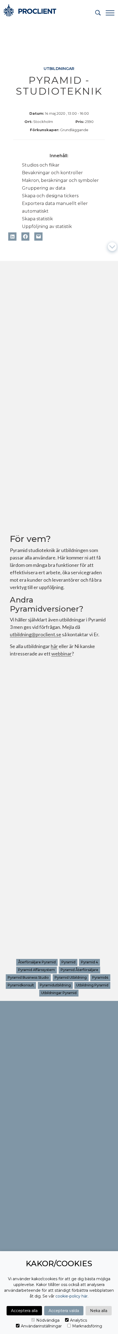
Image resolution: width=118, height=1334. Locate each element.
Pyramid (68, 962)
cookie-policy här (71, 1296)
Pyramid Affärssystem (36, 970)
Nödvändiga (48, 1320)
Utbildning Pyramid (92, 985)
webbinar (61, 654)
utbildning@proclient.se (35, 634)
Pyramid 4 (89, 962)
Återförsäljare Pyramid (37, 962)
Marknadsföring (87, 1326)
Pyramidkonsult (21, 985)
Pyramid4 (100, 977)
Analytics (78, 1320)
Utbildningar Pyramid (59, 993)
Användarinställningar (41, 1326)
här (54, 646)
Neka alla (98, 1310)
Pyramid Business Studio (28, 977)
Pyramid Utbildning (71, 977)
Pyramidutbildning (55, 985)
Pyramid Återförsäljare (79, 970)
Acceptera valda (64, 1310)
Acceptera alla (24, 1310)
